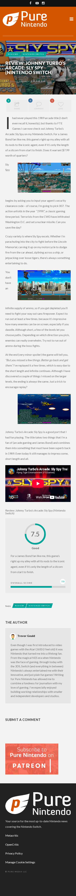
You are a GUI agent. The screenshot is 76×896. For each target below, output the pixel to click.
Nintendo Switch (33, 54)
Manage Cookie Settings (20, 862)
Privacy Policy (14, 853)
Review (19, 606)
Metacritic (11, 835)
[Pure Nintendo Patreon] (31, 758)
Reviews (13, 54)
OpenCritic (12, 844)
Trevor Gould (18, 81)
